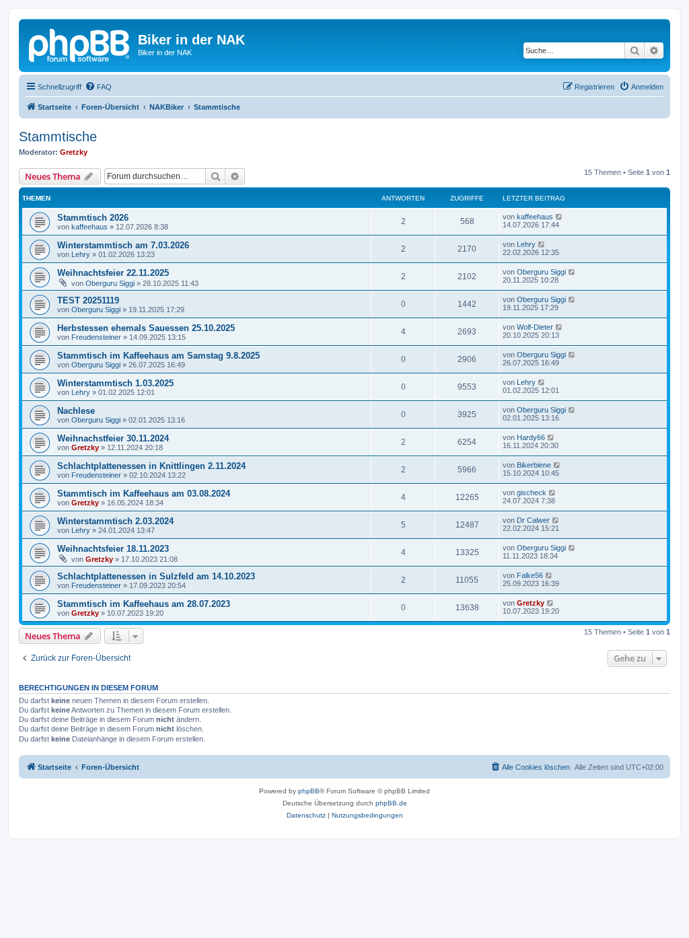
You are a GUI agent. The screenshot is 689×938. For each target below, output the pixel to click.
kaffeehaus (89, 227)
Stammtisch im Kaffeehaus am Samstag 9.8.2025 (158, 356)
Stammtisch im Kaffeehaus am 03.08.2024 (143, 494)
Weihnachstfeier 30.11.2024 (113, 438)
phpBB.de (391, 803)
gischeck (531, 493)
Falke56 (530, 575)
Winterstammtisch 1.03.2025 (115, 383)
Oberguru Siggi (110, 283)
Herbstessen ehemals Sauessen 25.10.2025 (146, 328)
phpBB (309, 791)
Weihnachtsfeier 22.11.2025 (113, 273)
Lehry (80, 254)
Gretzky (73, 152)
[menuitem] (98, 87)
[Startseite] (80, 43)
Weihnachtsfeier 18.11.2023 (113, 549)
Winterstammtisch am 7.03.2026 (123, 245)
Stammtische (58, 136)
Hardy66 (531, 437)
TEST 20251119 (88, 300)
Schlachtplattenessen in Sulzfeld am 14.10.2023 (156, 576)
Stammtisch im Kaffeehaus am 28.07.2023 (143, 604)
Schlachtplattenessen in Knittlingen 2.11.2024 (151, 466)
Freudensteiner (96, 337)
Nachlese (76, 411)
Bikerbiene (534, 465)
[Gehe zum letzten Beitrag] (559, 217)
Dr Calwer (533, 520)
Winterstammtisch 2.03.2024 (115, 521)
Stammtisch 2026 (93, 218)
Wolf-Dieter (535, 327)
